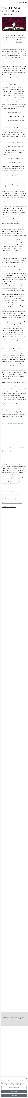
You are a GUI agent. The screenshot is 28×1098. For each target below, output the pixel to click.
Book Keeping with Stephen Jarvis (10, 499)
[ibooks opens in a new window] (13, 451)
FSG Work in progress (18, 2)
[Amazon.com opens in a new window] (6, 448)
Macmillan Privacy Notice (17, 1084)
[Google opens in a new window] (6, 451)
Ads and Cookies (16, 1017)
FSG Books (11, 1017)
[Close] (26, 1078)
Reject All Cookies (14, 1091)
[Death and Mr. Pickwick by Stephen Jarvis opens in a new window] (14, 435)
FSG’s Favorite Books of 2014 (9, 506)
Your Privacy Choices (15, 1019)
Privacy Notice (9, 1019)
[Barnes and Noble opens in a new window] (13, 448)
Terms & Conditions (23, 1017)
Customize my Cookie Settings (14, 1087)
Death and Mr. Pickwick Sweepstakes (10, 495)
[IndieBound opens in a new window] (21, 448)
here (10, 44)
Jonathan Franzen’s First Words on (12, 503)
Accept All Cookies (14, 1095)
